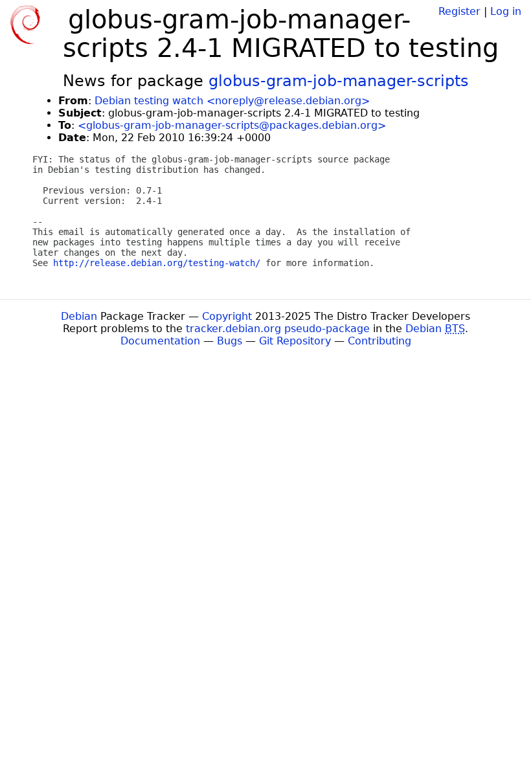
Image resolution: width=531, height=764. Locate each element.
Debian (79, 316)
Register (459, 11)
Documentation (160, 341)
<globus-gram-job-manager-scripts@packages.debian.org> (232, 125)
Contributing (379, 341)
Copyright (227, 316)
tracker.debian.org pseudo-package (278, 328)
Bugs (229, 341)
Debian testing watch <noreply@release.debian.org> (232, 101)
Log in (505, 11)
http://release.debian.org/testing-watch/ (156, 263)
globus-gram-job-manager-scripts (339, 81)
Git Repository (295, 341)
